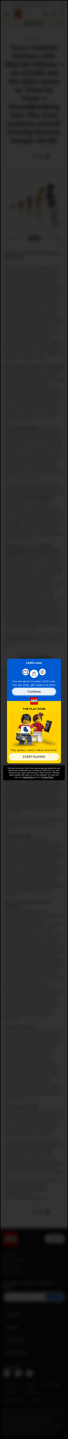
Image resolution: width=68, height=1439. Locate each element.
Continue (34, 691)
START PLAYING (34, 756)
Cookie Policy (28, 777)
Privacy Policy (47, 777)
